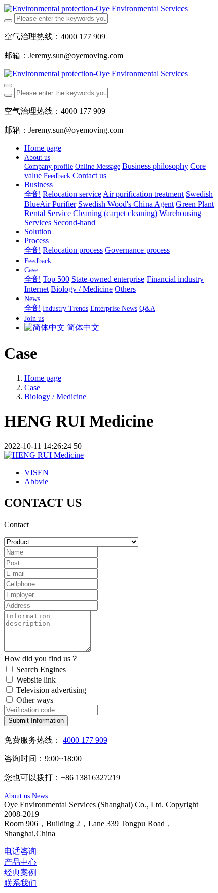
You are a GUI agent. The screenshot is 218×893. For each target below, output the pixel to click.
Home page (42, 148)
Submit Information (36, 721)
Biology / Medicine (55, 396)
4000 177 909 (85, 740)
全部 (32, 194)
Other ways (34, 700)
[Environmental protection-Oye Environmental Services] (109, 8)
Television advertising (51, 690)
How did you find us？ (41, 658)
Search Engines (41, 669)
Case (32, 387)
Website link (36, 679)
